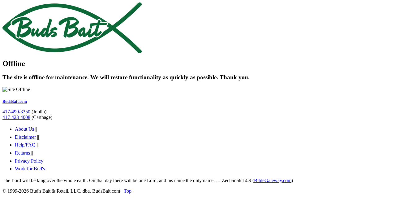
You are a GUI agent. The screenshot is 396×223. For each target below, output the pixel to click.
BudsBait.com (14, 101)
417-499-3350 (16, 111)
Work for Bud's (30, 168)
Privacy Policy (29, 161)
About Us (24, 129)
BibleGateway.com (272, 180)
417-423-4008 (16, 117)
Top (127, 191)
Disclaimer (25, 137)
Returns (22, 152)
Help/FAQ (25, 144)
